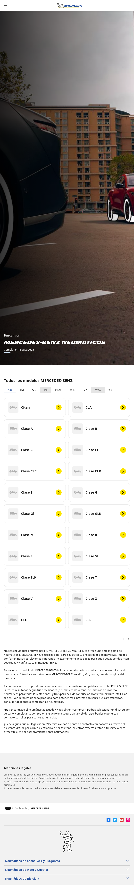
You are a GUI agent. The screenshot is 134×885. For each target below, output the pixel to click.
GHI (34, 389)
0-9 (110, 389)
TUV (85, 389)
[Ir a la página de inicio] (70, 5)
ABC (10, 389)
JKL (45, 389)
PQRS (72, 389)
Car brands (21, 808)
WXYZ (98, 389)
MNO (58, 389)
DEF (22, 389)
